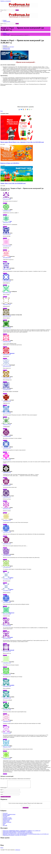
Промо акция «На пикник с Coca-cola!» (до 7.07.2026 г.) (15, 835)
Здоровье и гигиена (7, 817)
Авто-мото (5, 813)
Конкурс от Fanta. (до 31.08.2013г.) (9, 163)
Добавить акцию (6, 21)
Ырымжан (11, 353)
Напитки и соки (6, 47)
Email (2, 792)
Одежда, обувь (6, 821)
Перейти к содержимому (5, 1)
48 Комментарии (6, 49)
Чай (4, 824)
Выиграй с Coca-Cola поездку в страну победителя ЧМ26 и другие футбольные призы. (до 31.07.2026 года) (26, 833)
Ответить (5, 203)
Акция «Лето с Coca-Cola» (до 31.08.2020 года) (13, 183)
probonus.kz (17, 849)
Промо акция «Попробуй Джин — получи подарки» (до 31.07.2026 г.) (18, 832)
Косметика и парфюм (7, 818)
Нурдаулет (11, 612)
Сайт (1, 794)
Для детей (5, 816)
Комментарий (3, 787)
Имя (1, 789)
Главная (4, 20)
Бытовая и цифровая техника (9, 814)
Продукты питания (7, 822)
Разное (4, 823)
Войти (1, 847)
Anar (10, 221)
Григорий (5, 45)
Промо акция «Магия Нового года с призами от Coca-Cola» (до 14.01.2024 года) (22, 142)
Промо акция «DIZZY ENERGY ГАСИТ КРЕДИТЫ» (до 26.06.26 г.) (17, 831)
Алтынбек (11, 685)
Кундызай (11, 650)
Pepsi (1, 111)
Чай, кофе (5, 825)
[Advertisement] (25, 95)
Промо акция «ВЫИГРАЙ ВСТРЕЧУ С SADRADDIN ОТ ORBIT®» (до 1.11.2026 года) (21, 830)
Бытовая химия (6, 815)
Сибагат (11, 577)
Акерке (11, 637)
